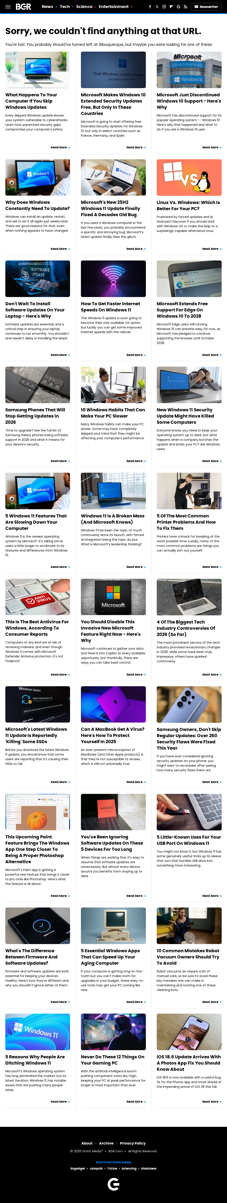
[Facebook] (150, 6)
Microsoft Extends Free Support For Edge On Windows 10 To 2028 (182, 310)
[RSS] (185, 6)
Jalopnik (96, 1168)
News (47, 6)
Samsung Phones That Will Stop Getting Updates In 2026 (35, 416)
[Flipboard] (171, 6)
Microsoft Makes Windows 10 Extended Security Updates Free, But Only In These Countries (113, 104)
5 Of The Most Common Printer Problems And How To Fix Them (186, 522)
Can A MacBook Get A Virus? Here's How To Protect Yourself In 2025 (113, 735)
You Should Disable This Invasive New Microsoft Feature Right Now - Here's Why (111, 631)
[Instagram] (164, 6)
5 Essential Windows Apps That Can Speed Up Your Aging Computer (110, 957)
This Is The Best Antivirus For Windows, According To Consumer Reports (37, 628)
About (87, 1143)
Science (84, 6)
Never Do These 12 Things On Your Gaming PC (112, 1060)
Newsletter (209, 7)
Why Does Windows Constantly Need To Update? (37, 205)
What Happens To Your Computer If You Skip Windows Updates (31, 101)
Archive (106, 1143)
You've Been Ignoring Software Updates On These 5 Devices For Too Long (112, 843)
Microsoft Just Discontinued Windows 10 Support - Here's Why (189, 101)
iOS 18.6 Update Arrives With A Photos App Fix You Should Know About (189, 1063)
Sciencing (129, 1168)
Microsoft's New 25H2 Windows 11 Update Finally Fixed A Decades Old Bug (110, 208)
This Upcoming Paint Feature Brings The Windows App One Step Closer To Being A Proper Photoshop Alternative (37, 849)
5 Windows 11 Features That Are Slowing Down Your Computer (36, 522)
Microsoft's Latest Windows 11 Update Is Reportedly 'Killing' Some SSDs (36, 735)
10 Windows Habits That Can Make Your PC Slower (113, 413)
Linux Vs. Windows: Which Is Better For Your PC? (188, 206)
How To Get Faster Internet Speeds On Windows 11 (110, 307)
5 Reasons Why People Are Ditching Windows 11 (35, 1060)
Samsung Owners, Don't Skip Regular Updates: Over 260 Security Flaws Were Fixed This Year (189, 739)
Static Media (92, 1151)
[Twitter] (157, 6)
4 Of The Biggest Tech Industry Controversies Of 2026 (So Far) (186, 628)
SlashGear (149, 1168)
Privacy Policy (133, 1143)
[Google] (178, 6)
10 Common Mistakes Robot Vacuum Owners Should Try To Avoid (188, 957)
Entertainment (114, 6)
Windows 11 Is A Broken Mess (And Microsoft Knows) (113, 519)
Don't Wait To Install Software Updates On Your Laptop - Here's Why (35, 310)
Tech (65, 6)
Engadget (77, 1168)
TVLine (112, 1168)
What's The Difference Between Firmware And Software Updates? (31, 957)
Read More (59, 147)
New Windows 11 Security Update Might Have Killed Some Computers (185, 416)
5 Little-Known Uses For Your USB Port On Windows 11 (189, 840)
